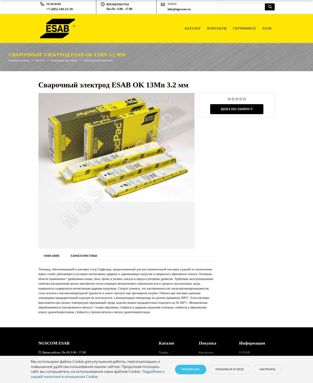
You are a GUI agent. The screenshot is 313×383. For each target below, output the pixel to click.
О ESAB (244, 352)
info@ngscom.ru (179, 9)
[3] (236, 98)
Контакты (217, 28)
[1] (229, 98)
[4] (240, 98)
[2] (233, 98)
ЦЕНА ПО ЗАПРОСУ (237, 109)
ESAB (267, 28)
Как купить (206, 352)
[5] (244, 98)
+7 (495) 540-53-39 (59, 9)
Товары (163, 352)
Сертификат (244, 28)
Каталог (193, 28)
